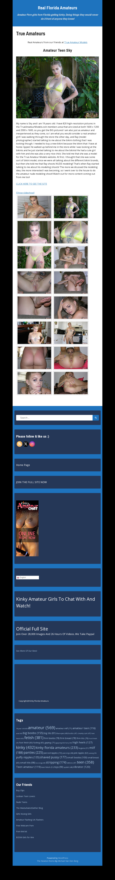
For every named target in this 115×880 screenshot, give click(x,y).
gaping (50, 742)
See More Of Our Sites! (26, 650)
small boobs (77, 757)
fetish (33, 737)
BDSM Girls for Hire (25, 837)
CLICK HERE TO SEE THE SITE (31, 183)
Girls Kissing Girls (23, 814)
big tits (50, 733)
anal (19, 733)
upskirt (68, 767)
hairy (68, 743)
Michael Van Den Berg (68, 861)
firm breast (68, 738)
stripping (56, 762)
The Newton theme (46, 861)
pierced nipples (53, 752)
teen (85, 762)
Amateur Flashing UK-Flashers (29, 819)
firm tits (82, 738)
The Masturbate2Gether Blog (29, 808)
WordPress (63, 858)
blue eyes (62, 733)
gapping (60, 743)
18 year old (21, 728)
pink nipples (81, 753)
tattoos (71, 763)
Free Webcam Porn (25, 825)
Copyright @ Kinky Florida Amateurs (34, 701)
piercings (68, 753)
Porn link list (21, 831)
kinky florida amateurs (57, 747)
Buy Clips (20, 790)
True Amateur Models (75, 42)
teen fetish (47, 767)
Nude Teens (21, 802)
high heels (82, 742)
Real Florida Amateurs (57, 8)
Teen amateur (28, 767)
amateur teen (84, 728)
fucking (38, 742)
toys (58, 767)
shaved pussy (53, 757)
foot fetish (26, 742)
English (22, 577)
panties (33, 752)
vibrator (81, 767)
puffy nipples (28, 757)
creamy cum (84, 733)
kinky (25, 747)
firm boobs (52, 738)
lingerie (84, 748)
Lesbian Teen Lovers (25, 796)
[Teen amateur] (34, 207)
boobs (72, 733)
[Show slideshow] (25, 192)
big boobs (33, 733)
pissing (92, 753)
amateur (41, 727)
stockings (40, 763)
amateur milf (64, 728)
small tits (27, 762)
